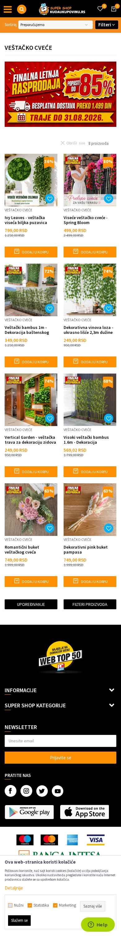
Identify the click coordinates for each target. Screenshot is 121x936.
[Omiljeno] (100, 5)
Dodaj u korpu (35, 252)
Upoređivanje (31, 604)
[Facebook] (10, 791)
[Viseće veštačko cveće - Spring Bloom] (90, 180)
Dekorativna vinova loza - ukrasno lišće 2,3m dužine (88, 330)
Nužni (19, 905)
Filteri (105, 25)
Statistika (41, 905)
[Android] (29, 812)
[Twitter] (42, 791)
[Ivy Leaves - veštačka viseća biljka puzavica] (31, 180)
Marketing (67, 905)
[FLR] (60, 94)
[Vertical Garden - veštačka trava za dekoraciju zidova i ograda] (31, 399)
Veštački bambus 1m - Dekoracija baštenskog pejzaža (27, 330)
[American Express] (72, 840)
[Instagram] (26, 791)
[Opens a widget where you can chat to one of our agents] (98, 925)
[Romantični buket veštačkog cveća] (31, 509)
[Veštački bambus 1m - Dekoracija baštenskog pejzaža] (31, 290)
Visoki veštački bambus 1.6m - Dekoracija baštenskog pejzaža (86, 440)
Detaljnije (14, 888)
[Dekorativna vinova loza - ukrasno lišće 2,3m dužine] (90, 290)
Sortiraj (11, 24)
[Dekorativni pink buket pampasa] (90, 509)
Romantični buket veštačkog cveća (22, 549)
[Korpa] (112, 14)
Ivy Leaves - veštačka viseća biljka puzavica (26, 220)
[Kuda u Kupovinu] (62, 8)
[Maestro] (25, 840)
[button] (21, 9)
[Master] (49, 840)
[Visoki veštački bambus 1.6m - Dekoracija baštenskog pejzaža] (90, 399)
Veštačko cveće (18, 210)
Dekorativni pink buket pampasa (86, 549)
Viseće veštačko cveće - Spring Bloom (86, 220)
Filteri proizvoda (90, 604)
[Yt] (57, 791)
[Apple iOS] (84, 812)
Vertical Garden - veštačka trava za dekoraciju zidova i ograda (30, 440)
